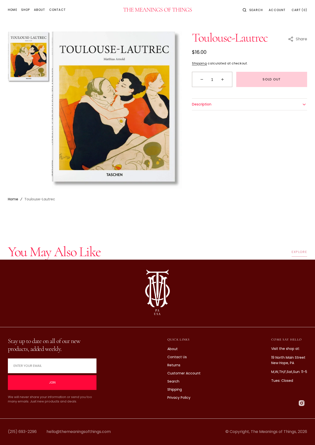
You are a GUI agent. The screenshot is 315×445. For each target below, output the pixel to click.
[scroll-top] (303, 433)
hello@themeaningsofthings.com (79, 431)
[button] (253, 9)
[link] (157, 293)
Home (13, 199)
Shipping (199, 63)
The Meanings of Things (273, 431)
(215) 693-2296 (22, 431)
